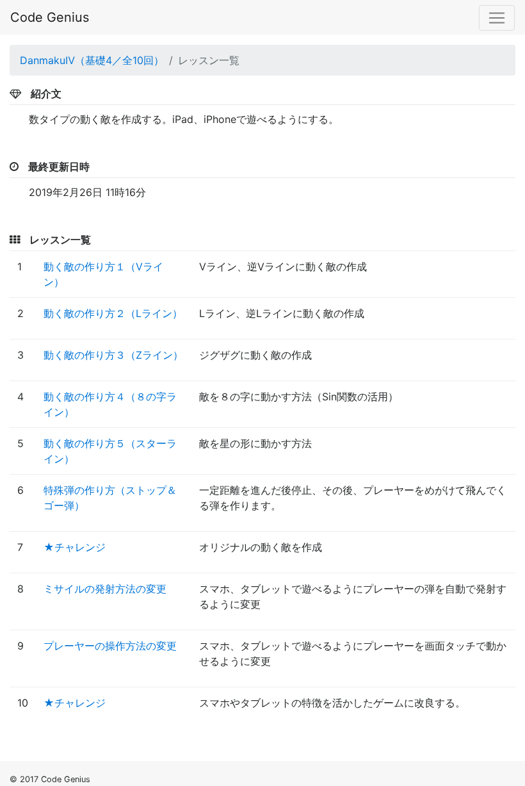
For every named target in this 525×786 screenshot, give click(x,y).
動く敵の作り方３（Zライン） (113, 354)
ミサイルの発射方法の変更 (105, 588)
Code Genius (49, 17)
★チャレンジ (75, 547)
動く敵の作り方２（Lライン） (113, 313)
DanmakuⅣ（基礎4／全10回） (92, 60)
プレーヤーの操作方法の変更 (110, 645)
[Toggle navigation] (497, 18)
